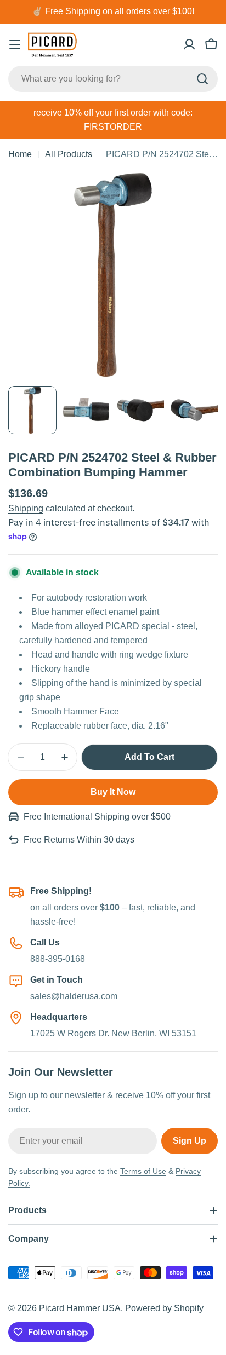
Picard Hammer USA (80, 1308)
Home (20, 154)
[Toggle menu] (14, 44)
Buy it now (113, 792)
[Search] (202, 78)
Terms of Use (143, 1171)
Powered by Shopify (164, 1308)
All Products (68, 154)
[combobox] (113, 79)
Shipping (25, 508)
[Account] (189, 44)
